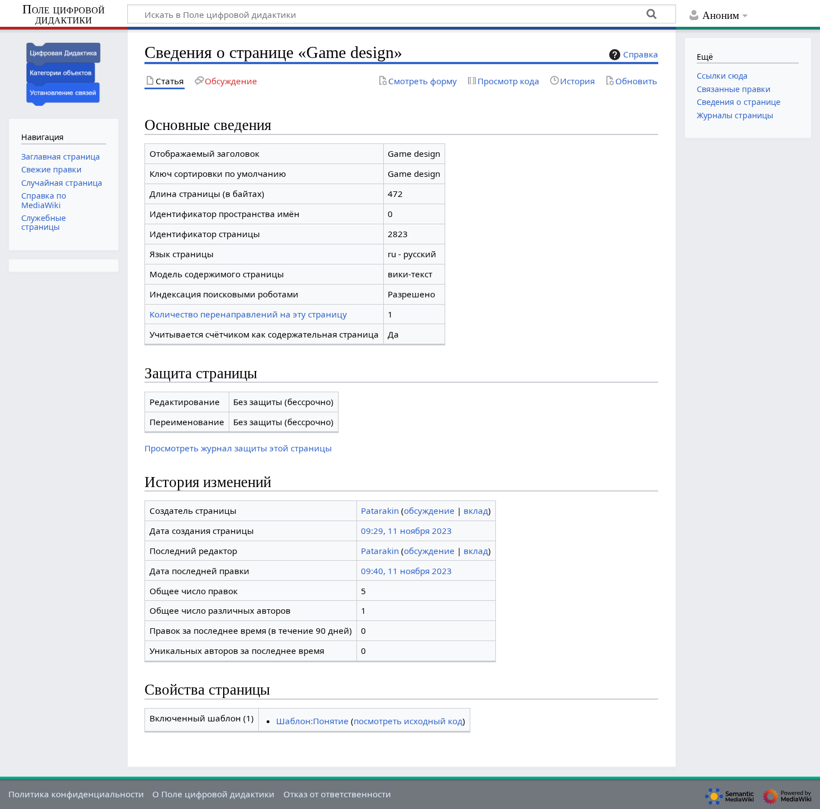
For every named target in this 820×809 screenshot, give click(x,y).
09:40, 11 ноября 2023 (406, 570)
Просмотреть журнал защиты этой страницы (238, 448)
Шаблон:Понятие (312, 720)
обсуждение (429, 510)
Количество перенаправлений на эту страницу (248, 314)
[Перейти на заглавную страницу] (63, 73)
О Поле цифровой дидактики (213, 794)
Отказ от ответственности (337, 794)
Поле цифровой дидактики (63, 14)
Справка (640, 54)
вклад (476, 510)
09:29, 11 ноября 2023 (406, 530)
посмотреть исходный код (408, 720)
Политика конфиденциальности (76, 794)
